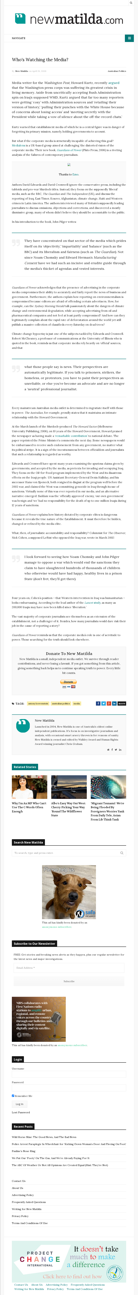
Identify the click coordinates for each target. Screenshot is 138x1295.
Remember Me (23, 1096)
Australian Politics (117, 71)
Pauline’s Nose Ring (23, 1151)
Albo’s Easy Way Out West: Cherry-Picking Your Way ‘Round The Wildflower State (68, 809)
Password (18, 1082)
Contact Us (19, 1181)
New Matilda (21, 71)
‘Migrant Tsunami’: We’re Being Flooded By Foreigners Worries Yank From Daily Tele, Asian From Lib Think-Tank (107, 811)
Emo (75, 174)
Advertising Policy (23, 1195)
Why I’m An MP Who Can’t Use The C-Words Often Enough (29, 807)
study (92, 602)
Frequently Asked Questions (29, 1202)
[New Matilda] (69, 19)
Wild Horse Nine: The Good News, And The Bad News (44, 1137)
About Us (17, 1188)
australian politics (61, 703)
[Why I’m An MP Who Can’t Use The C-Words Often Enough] (29, 787)
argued (113, 83)
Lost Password (21, 1112)
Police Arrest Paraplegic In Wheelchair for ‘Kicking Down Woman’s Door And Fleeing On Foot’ (69, 1144)
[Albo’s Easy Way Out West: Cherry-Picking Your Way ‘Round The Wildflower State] (69, 787)
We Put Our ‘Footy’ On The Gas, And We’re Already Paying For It (50, 1158)
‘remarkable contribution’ (71, 436)
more (121, 703)
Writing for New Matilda (26, 1209)
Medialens (18, 145)
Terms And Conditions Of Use (30, 1223)
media (77, 703)
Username (18, 1068)
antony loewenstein (38, 703)
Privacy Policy (20, 1216)
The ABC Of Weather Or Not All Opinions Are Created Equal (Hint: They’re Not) (60, 1165)
